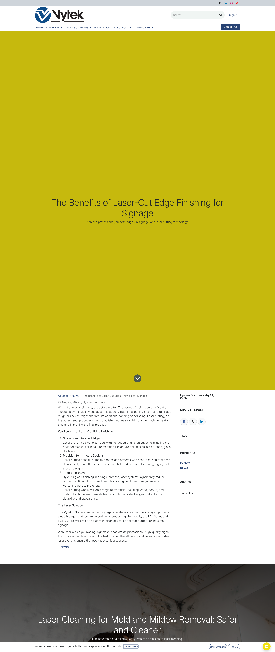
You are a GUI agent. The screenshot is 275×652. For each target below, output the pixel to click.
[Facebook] (213, 3)
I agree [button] (234, 646)
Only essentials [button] (218, 646)
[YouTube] (237, 3)
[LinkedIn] (225, 3)
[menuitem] (40, 27)
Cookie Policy (131, 646)
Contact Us (230, 26)
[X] (219, 3)
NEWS (75, 395)
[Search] (221, 15)
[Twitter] (193, 421)
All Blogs (63, 395)
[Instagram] (231, 3)
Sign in (233, 15)
